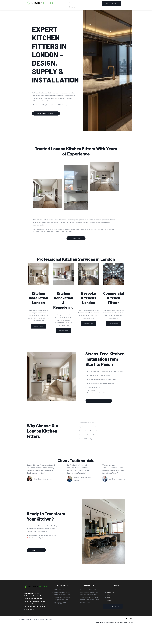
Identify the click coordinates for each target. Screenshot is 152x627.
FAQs (108, 595)
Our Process (110, 592)
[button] (50, 400)
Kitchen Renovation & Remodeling (63, 300)
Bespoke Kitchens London (88, 298)
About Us (72, 3)
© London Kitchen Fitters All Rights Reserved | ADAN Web (35, 619)
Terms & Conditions (111, 622)
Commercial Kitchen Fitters (113, 298)
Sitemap (130, 622)
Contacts (72, 7)
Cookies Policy (122, 622)
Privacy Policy (100, 622)
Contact (109, 600)
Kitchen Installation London (38, 298)
